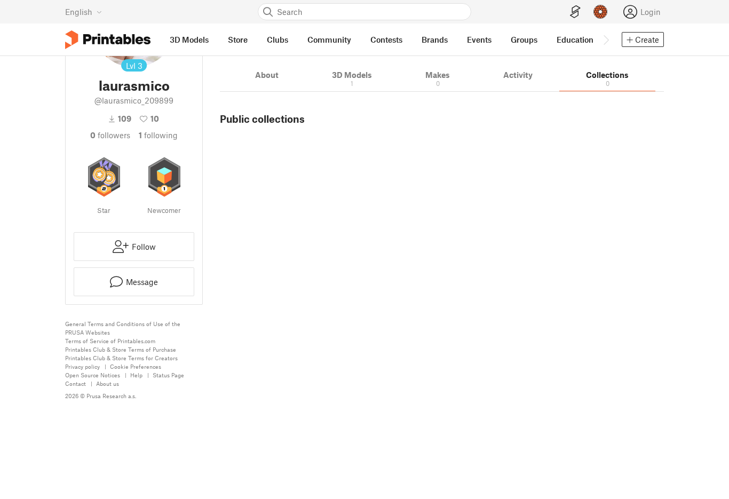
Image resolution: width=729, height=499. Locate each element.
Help (136, 374)
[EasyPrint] (575, 12)
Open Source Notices (92, 374)
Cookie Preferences (135, 366)
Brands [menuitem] (435, 39)
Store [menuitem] (238, 39)
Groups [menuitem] (524, 39)
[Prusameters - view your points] (600, 12)
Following (158, 135)
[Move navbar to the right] (606, 39)
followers (110, 135)
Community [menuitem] (329, 39)
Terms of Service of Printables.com (110, 340)
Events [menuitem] (479, 39)
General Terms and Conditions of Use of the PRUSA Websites (122, 328)
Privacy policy (82, 366)
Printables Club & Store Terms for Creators (121, 357)
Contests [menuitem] (386, 39)
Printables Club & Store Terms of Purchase (120, 349)
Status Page (168, 374)
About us (107, 383)
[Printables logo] (107, 39)
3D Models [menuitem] (189, 39)
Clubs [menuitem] (277, 39)
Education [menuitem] (575, 39)
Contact (75, 383)
